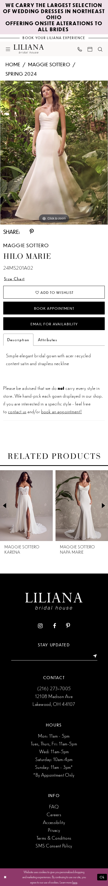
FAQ (54, 806)
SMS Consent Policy (54, 845)
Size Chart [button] (14, 278)
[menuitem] (8, 48)
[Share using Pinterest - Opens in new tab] (31, 231)
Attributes (47, 339)
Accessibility (54, 822)
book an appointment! (61, 411)
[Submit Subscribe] (93, 656)
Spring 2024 (21, 73)
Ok (102, 877)
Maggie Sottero (49, 64)
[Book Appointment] (90, 48)
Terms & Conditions (54, 838)
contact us (17, 411)
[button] (8, 48)
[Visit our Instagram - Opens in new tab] (40, 625)
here (74, 882)
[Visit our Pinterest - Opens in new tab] (68, 625)
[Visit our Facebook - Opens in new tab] (54, 625)
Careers (54, 814)
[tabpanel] (54, 153)
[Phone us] (80, 49)
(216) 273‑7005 (54, 688)
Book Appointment (54, 308)
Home (13, 64)
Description (18, 339)
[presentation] (26, 505)
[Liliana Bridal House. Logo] (29, 48)
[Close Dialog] (5, 877)
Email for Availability (54, 324)
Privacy (54, 830)
